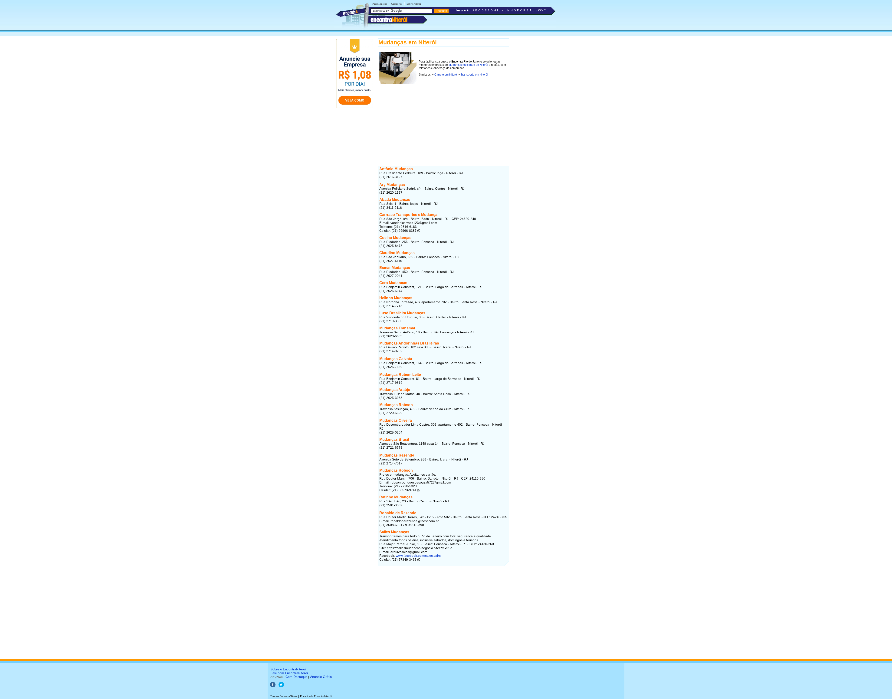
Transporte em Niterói (474, 74)
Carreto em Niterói (446, 74)
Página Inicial (379, 3)
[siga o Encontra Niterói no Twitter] (281, 686)
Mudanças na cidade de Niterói (468, 64)
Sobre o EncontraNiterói (288, 669)
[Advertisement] (443, 118)
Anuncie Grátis (321, 677)
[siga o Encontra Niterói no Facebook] (272, 686)
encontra (389, 19)
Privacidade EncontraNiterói (315, 696)
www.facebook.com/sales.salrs (418, 555)
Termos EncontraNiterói (283, 696)
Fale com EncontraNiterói (289, 673)
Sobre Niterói (414, 3)
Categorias (396, 3)
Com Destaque (296, 677)
